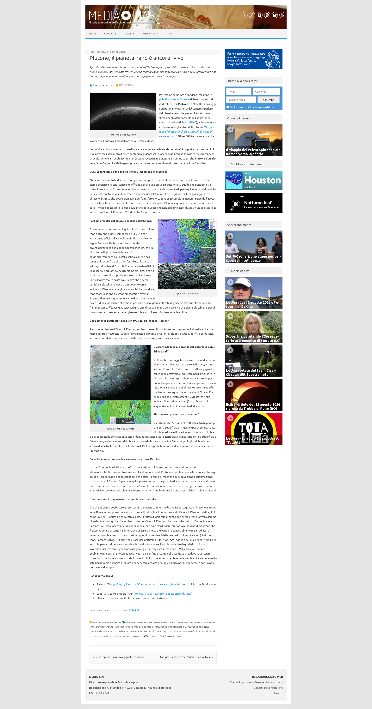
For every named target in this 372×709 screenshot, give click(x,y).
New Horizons (161, 622)
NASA (149, 622)
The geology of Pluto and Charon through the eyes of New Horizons (187, 131)
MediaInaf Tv (150, 33)
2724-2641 (102, 693)
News (110, 622)
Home (92, 33)
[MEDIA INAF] (122, 19)
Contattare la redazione (268, 687)
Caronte (130, 622)
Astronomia (99, 622)
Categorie (110, 33)
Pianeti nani (176, 622)
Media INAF (189, 122)
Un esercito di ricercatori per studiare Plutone (163, 593)
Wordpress (276, 682)
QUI (107, 598)
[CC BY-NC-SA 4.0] (134, 610)
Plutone (188, 622)
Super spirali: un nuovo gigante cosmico (118, 656)
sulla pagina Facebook (134, 631)
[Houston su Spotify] (253, 191)
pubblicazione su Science (174, 99)
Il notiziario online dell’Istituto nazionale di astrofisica (121, 22)
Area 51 (278, 693)
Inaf (169, 33)
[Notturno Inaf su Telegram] (253, 213)
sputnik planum (104, 626)
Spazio (117, 622)
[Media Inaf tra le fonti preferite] (253, 69)
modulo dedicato (132, 636)
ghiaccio (141, 622)
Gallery (129, 33)
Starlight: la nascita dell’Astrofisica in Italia (186, 656)
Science (198, 622)
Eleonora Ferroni (103, 85)
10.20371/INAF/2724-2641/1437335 (167, 636)
